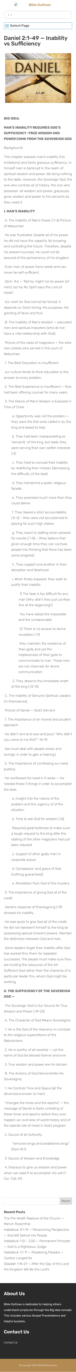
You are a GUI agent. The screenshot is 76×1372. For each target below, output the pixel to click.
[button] (38, 26)
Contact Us (11, 1342)
